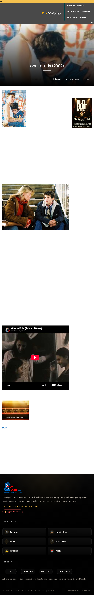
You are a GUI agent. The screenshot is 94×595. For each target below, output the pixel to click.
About (51, 591)
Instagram (64, 571)
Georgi (57, 79)
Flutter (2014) (6, 446)
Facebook (28, 571)
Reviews (2, 452)
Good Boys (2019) (40, 461)
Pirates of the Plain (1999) (43, 446)
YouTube (46, 571)
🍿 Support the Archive (13, 512)
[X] (80, 91)
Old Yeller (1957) (7, 461)
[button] (92, 22)
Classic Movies (4, 466)
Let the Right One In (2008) (76, 446)
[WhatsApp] (85, 91)
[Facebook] (74, 91)
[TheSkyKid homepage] (47, 487)
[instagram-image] (75, 132)
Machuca (68, 461)
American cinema (37, 466)
